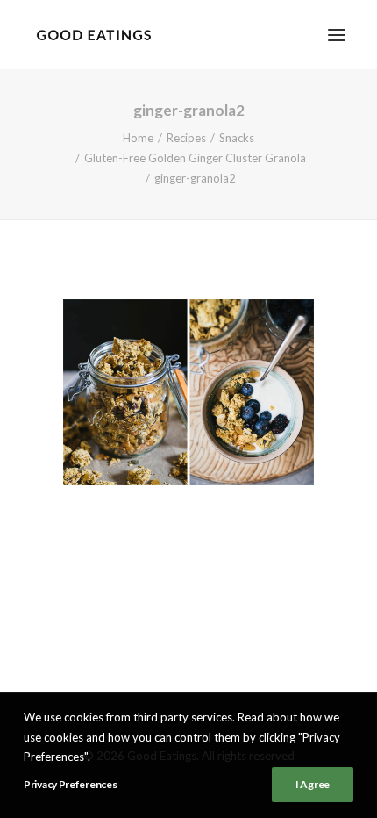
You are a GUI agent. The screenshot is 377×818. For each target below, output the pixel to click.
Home (138, 138)
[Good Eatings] (93, 35)
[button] (336, 34)
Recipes (186, 138)
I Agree (312, 784)
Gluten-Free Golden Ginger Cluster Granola (195, 158)
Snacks (236, 138)
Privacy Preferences (70, 784)
